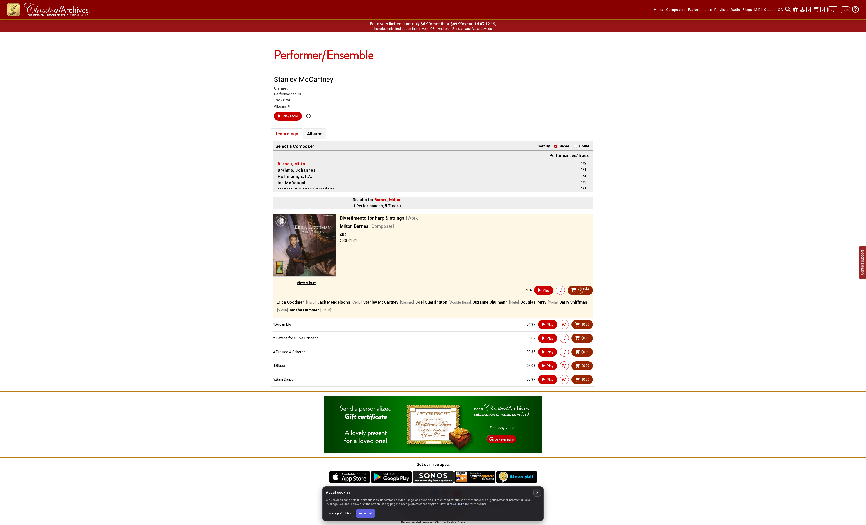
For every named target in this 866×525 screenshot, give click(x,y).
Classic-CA (773, 10)
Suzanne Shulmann (490, 302)
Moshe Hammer (304, 310)
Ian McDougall (292, 182)
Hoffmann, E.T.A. (295, 176)
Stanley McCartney (380, 302)
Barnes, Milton (293, 163)
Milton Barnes (354, 226)
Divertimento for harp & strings (372, 218)
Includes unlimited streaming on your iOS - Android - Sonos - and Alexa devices (433, 29)
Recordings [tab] (286, 133)
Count (584, 146)
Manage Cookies (340, 513)
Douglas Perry (533, 302)
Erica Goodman (290, 302)
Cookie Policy (460, 504)
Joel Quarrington (431, 302)
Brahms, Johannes (297, 170)
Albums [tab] (314, 133)
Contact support (862, 262)
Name (564, 146)
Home (659, 10)
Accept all (365, 513)
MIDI (758, 10)
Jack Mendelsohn (333, 302)
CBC (343, 235)
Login (833, 10)
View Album (306, 283)
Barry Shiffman (573, 302)
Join (845, 10)
